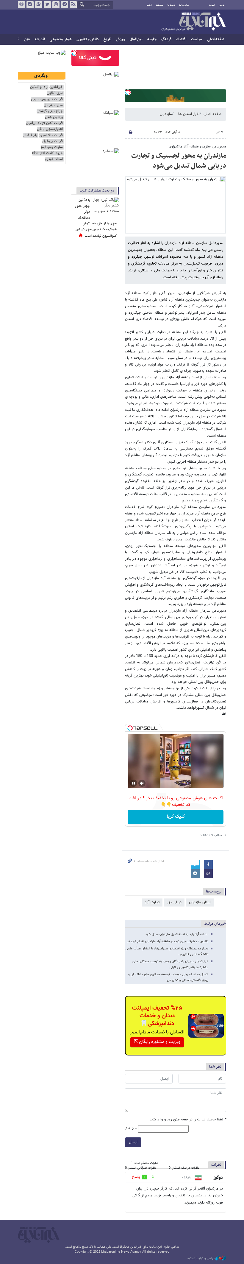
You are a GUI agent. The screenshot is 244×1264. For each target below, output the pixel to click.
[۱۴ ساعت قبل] (105, 206)
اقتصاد (181, 39)
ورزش (120, 39)
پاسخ (136, 1177)
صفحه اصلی (215, 39)
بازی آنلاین (55, 93)
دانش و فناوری (87, 39)
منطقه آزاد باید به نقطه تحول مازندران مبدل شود (177, 934)
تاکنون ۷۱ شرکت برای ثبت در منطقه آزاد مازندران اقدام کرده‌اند (167, 941)
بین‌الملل (136, 39)
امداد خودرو (54, 159)
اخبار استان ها (189, 114)
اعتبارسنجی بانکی (50, 129)
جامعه (152, 39)
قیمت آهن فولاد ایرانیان (44, 123)
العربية (212, 5)
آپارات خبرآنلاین (38, 4)
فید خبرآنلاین (73, 4)
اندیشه (40, 39)
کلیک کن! (176, 816)
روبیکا (21, 4)
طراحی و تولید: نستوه (201, 1258)
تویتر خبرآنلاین (47, 4)
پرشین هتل (54, 117)
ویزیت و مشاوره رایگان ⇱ (157, 1042)
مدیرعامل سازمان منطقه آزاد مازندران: (197, 147)
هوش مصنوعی (61, 39)
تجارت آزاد (152, 902)
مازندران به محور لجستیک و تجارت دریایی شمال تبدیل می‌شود (178, 161)
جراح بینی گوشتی (50, 111)
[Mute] (142, 783)
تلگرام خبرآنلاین (64, 4)
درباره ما (171, 5)
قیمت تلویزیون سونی (47, 99)
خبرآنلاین (193, 22)
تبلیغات (159, 5)
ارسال (133, 1142)
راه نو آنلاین (39, 87)
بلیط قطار (30, 135)
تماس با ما (184, 5)
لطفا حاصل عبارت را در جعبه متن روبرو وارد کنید (188, 1119)
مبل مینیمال (53, 105)
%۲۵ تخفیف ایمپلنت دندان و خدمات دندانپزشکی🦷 (157, 1015)
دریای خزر (174, 902)
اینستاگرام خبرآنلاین (56, 4)
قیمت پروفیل (52, 141)
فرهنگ (166, 39)
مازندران (166, 114)
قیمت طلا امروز (51, 135)
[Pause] (133, 783)
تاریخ (107, 39)
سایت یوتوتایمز (51, 147)
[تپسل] (128, 92)
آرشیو (149, 5)
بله (30, 4)
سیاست (196, 39)
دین (27, 39)
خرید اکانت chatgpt (47, 153)
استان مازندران (200, 902)
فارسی (222, 5)
